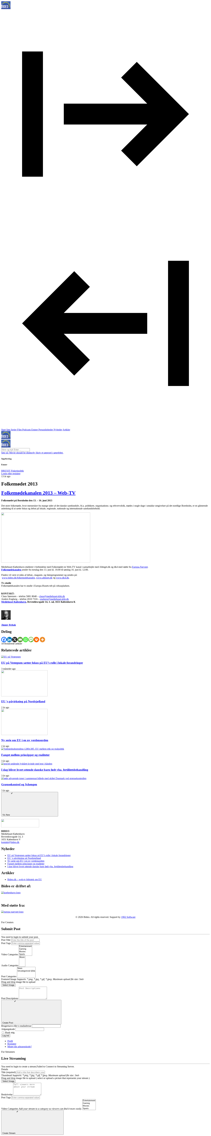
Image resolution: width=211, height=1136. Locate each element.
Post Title (5, 940)
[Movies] (25, 951)
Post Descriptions (9, 998)
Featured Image (8, 979)
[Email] (20, 639)
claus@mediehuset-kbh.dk (52, 596)
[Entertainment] (25, 946)
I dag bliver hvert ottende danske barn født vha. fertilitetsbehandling (44, 769)
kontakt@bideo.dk (10, 842)
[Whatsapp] (25, 639)
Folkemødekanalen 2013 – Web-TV (38, 493)
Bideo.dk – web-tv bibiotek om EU (24, 879)
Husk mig (10, 1032)
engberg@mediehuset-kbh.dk (54, 599)
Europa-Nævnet (140, 567)
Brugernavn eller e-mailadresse (16, 1026)
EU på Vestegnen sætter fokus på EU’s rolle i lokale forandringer (42, 662)
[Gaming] (25, 949)
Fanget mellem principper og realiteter (25, 755)
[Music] (22, 957)
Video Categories (9, 954)
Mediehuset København (13, 602)
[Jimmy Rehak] (6, 619)
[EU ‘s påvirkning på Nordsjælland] (24, 695)
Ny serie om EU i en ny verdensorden (24, 740)
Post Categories (8, 976)
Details (4, 1069)
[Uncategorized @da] (26, 971)
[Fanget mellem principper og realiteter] (32, 749)
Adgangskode (8, 1029)
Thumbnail (6, 1075)
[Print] (36, 639)
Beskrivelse (7, 1094)
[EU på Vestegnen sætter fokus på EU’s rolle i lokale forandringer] (11, 656)
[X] (14, 639)
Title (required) (8, 1072)
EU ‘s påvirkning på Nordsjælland (23, 701)
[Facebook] (4, 639)
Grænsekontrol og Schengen (19, 784)
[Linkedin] (9, 639)
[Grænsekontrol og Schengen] (43, 778)
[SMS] (31, 639)
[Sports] (25, 954)
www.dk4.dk (62, 577)
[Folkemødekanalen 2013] (45, 561)
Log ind (5, 1035)
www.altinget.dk (44, 577)
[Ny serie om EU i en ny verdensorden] (24, 734)
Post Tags (6, 943)
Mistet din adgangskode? (19, 1046)
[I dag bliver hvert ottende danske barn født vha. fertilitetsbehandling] (26, 763)
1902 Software (128, 917)
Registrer (11, 1043)
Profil (10, 1041)
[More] (42, 639)
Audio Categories (9, 965)
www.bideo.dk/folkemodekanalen (18, 577)
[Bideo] (6, 8)
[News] (26, 968)
